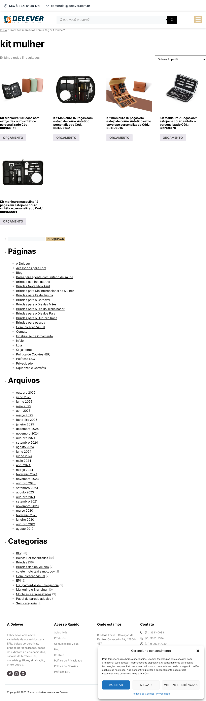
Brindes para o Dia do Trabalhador (40, 309)
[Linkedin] (23, 673)
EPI (18, 580)
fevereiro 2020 (26, 515)
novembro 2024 (27, 433)
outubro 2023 (26, 483)
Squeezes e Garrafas (31, 368)
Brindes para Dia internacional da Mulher (45, 291)
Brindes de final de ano (32, 567)
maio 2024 (23, 461)
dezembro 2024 (27, 429)
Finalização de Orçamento (34, 336)
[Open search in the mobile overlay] (117, 20)
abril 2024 (23, 465)
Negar (146, 684)
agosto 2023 (25, 492)
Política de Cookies (143, 693)
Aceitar (116, 684)
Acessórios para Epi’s (31, 268)
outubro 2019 (25, 524)
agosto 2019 (24, 529)
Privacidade (163, 693)
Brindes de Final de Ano (33, 282)
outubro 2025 (25, 392)
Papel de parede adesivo (33, 599)
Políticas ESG (25, 359)
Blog (19, 273)
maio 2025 (23, 406)
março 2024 (24, 470)
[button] (198, 651)
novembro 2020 (27, 506)
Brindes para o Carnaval (33, 300)
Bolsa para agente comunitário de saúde (44, 277)
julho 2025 (23, 397)
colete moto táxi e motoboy (35, 571)
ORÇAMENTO (13, 138)
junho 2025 (24, 401)
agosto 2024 (25, 447)
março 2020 (24, 510)
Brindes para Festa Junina (34, 295)
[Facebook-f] (10, 673)
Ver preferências (181, 684)
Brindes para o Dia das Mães (36, 304)
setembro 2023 (27, 488)
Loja (19, 345)
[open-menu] (198, 19)
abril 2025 (23, 411)
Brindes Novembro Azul (33, 286)
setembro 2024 (27, 442)
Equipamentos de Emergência (37, 585)
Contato (21, 331)
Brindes (21, 562)
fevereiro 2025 (26, 420)
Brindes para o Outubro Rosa (36, 318)
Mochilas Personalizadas (33, 594)
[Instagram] (16, 673)
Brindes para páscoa (30, 322)
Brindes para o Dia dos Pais (35, 313)
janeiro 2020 (25, 519)
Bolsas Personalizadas (32, 558)
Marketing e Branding (31, 589)
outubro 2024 (26, 438)
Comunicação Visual (30, 327)
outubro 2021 (25, 497)
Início (3, 30)
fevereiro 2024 (26, 474)
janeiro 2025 (25, 424)
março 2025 (24, 415)
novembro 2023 (27, 479)
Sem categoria (26, 603)
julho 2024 (23, 451)
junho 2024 (24, 456)
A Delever (23, 263)
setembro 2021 (26, 501)
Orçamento (24, 350)
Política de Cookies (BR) (33, 354)
